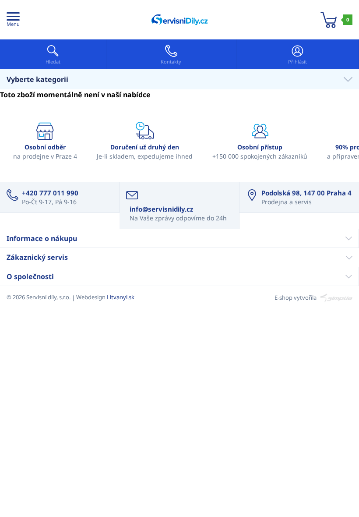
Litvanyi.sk (120, 297)
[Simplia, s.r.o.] (335, 297)
